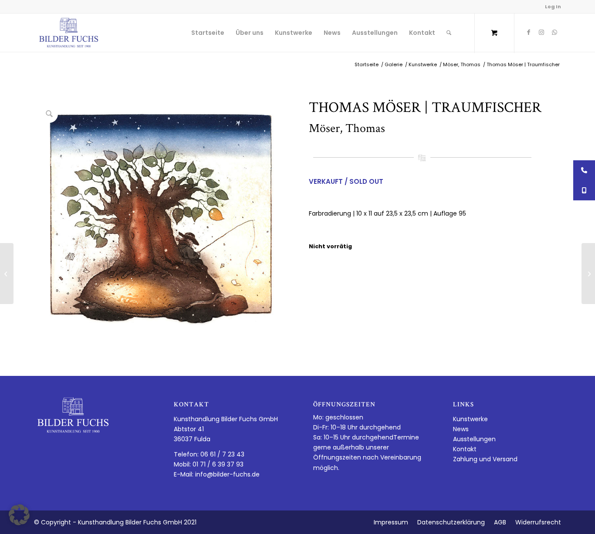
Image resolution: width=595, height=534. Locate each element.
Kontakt (465, 449)
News (461, 429)
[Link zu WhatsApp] (554, 32)
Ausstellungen (474, 439)
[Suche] (449, 33)
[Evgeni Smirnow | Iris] (588, 273)
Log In (553, 6)
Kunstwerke (470, 419)
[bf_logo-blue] (69, 33)
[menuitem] (208, 33)
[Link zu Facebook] (528, 32)
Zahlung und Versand (485, 459)
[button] (19, 515)
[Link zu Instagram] (541, 32)
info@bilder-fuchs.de (227, 474)
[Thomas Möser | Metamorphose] (7, 273)
